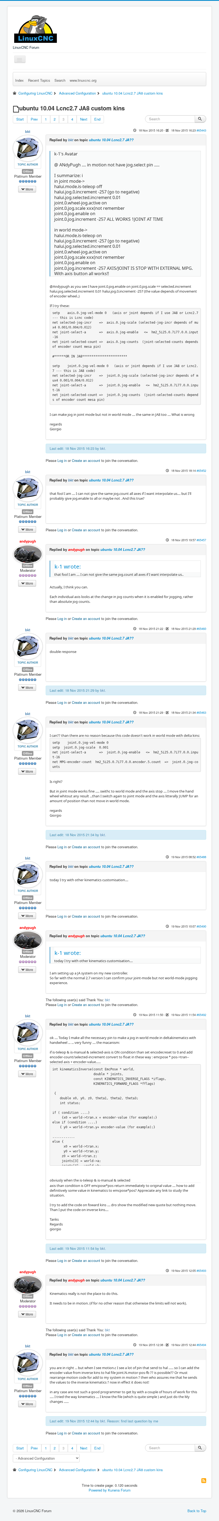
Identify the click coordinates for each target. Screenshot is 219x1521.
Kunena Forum (119, 1490)
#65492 (201, 1014)
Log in (62, 460)
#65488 (201, 857)
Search (59, 80)
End (97, 119)
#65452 (201, 470)
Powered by (98, 1490)
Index (19, 80)
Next (83, 119)
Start (20, 119)
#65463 (201, 712)
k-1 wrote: (67, 566)
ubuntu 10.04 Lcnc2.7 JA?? (111, 139)
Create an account (86, 460)
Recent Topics (39, 80)
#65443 (201, 130)
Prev (34, 119)
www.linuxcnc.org (83, 80)
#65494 (201, 1345)
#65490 (201, 926)
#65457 (201, 540)
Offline (27, 171)
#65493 (201, 1270)
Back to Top (196, 1510)
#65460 (201, 628)
